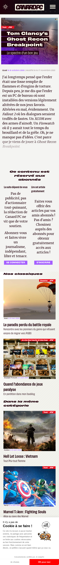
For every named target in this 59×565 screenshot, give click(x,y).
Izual (5, 70)
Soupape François (10, 377)
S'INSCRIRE (43, 262)
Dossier (44, 280)
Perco (6, 505)
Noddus (7, 450)
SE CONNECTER (15, 262)
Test (4, 27)
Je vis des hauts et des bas (35, 340)
